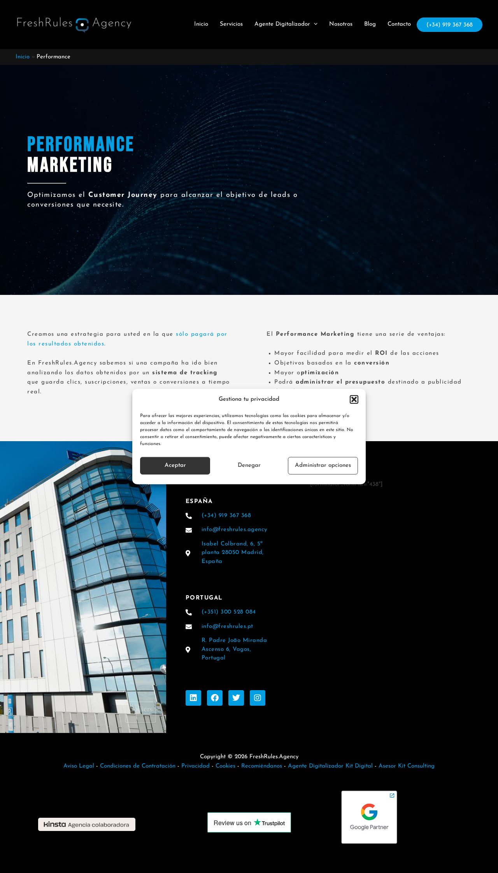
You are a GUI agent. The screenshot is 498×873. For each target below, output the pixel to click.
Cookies (225, 766)
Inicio (201, 24)
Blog (370, 24)
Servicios (231, 24)
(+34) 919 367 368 (449, 25)
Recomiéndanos (261, 766)
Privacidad (194, 766)
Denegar (249, 465)
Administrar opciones (323, 465)
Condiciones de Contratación (137, 766)
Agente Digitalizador (282, 24)
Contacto (399, 24)
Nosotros (340, 24)
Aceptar (175, 465)
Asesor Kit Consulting (407, 766)
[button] (354, 399)
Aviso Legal (78, 766)
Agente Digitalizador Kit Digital (330, 766)
